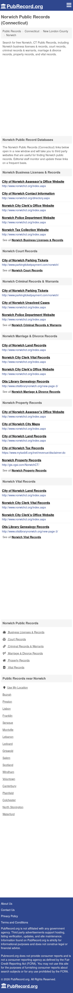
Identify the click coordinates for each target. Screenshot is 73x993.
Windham (8, 772)
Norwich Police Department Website (28, 217)
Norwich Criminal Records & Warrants (37, 325)
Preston (7, 701)
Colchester (9, 800)
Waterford (9, 814)
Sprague (8, 723)
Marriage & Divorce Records (25, 653)
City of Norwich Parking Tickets (25, 260)
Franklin (7, 715)
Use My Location (17, 687)
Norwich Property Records (21, 460)
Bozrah (7, 694)
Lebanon (8, 737)
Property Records (18, 660)
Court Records (16, 639)
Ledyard (8, 744)
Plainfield (8, 793)
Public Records (12, 31)
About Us (6, 903)
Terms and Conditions (14, 922)
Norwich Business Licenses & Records (37, 240)
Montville (8, 730)
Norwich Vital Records (26, 537)
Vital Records (15, 667)
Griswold (8, 751)
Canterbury (9, 786)
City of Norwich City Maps (21, 424)
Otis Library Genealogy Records (25, 381)
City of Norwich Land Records (24, 345)
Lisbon (7, 708)
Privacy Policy (9, 916)
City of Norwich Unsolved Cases (26, 302)
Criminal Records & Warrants (25, 646)
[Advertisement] (36, 94)
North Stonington (13, 807)
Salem (6, 758)
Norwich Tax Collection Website (25, 229)
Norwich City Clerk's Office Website (28, 205)
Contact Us (8, 910)
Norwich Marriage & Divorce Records (36, 392)
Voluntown (9, 779)
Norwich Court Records (27, 270)
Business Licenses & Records (25, 632)
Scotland (8, 765)
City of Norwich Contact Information (28, 193)
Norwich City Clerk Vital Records (26, 357)
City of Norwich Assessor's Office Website (33, 181)
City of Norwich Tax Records (23, 448)
